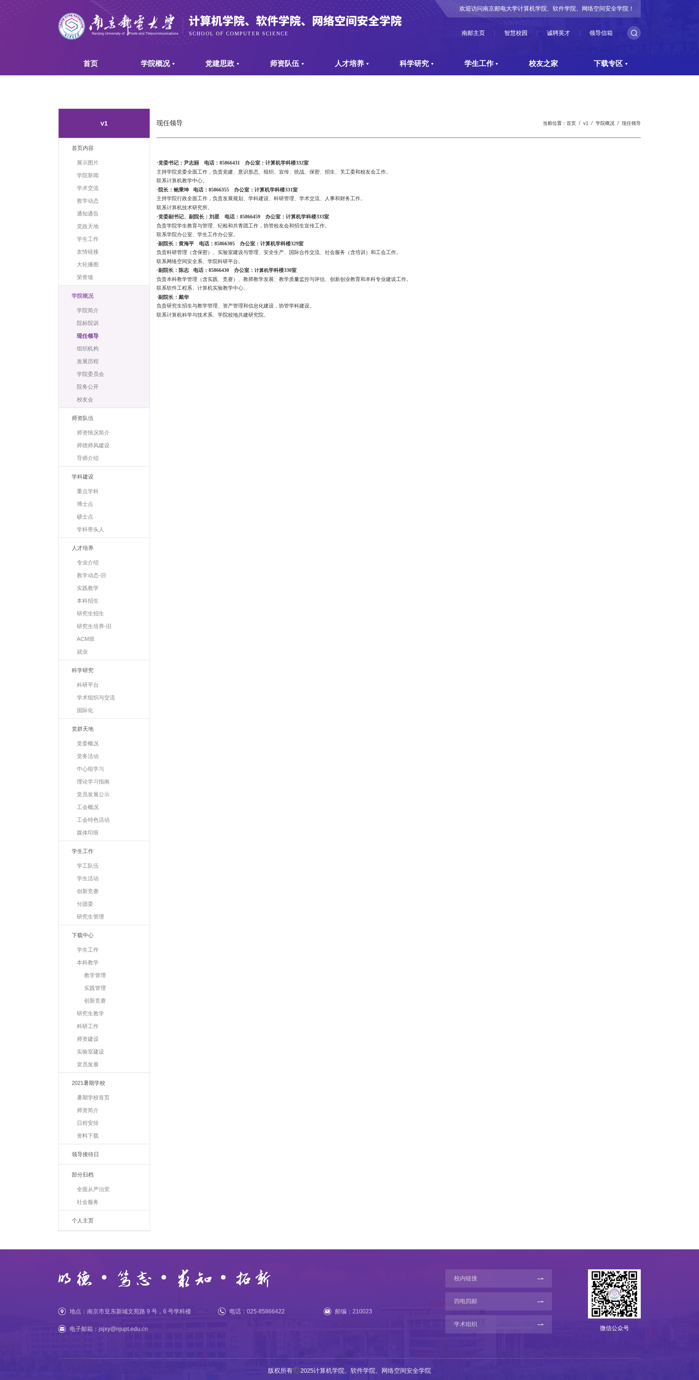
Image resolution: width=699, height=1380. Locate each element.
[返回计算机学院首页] (230, 13)
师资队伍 (284, 63)
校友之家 (543, 63)
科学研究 (414, 63)
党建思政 (219, 63)
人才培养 (349, 63)
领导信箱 (601, 33)
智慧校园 (516, 33)
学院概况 (155, 63)
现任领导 (631, 123)
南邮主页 (473, 33)
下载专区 (608, 63)
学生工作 (479, 63)
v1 (585, 123)
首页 (90, 63)
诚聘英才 (558, 33)
